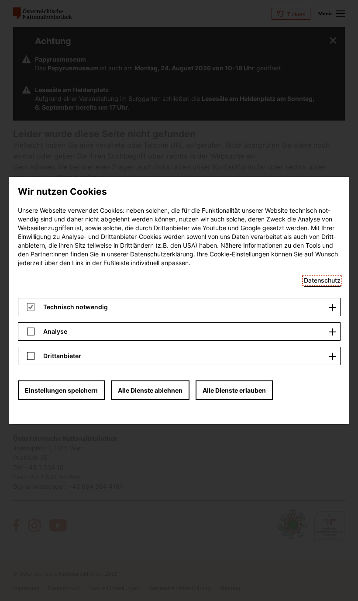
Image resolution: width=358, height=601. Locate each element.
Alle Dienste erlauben (234, 390)
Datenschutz (322, 280)
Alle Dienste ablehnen (150, 390)
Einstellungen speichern (61, 390)
